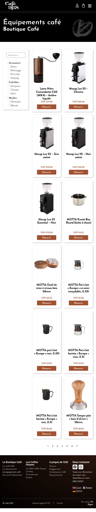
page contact (78, 480)
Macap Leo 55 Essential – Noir (46, 221)
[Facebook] (75, 467)
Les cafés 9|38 (8, 466)
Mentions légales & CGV (41, 503)
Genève (29, 477)
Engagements (54, 468)
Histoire (52, 466)
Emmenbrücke (32, 474)
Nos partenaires (55, 474)
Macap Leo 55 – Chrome (78, 90)
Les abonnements (9, 468)
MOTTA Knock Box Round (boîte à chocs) (78, 221)
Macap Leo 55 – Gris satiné (46, 155)
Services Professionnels (12, 474)
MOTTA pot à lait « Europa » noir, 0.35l (46, 352)
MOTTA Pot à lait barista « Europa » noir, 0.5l (46, 418)
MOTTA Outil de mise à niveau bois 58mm (46, 288)
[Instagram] (81, 467)
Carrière (60, 503)
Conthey (29, 471)
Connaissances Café (57, 471)
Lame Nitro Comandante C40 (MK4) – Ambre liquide (46, 93)
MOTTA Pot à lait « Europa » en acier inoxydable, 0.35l (79, 288)
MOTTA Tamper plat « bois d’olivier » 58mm (78, 418)
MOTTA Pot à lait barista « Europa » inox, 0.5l (78, 353)
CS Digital (90, 503)
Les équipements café (11, 471)
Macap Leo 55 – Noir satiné (78, 155)
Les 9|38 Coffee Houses (36, 468)
